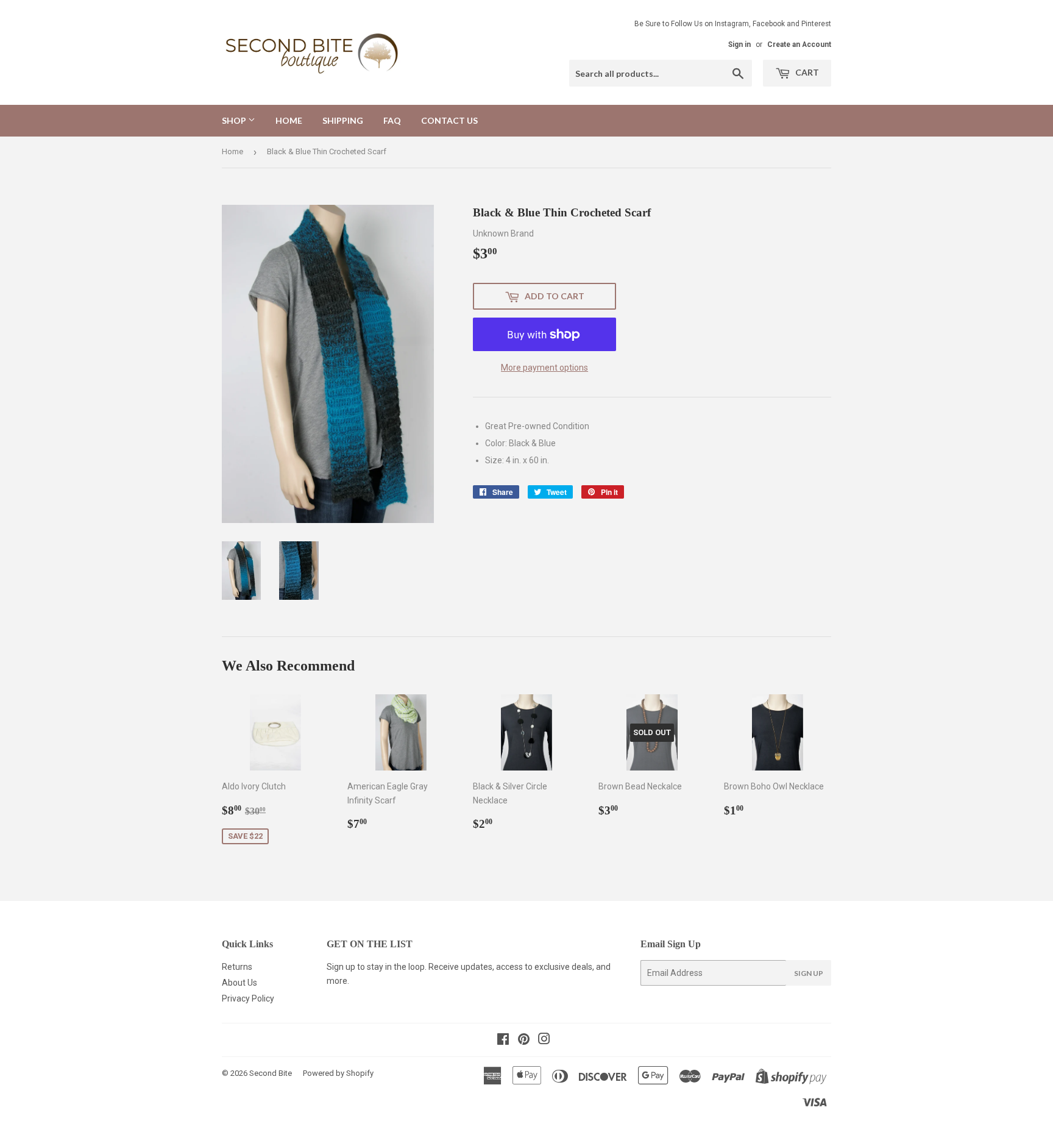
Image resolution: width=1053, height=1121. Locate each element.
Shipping (342, 120)
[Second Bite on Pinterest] (523, 1040)
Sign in (739, 44)
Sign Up (808, 973)
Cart (806, 72)
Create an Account (799, 44)
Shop (235, 120)
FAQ (392, 120)
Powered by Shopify (338, 1073)
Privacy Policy (248, 998)
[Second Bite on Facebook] (503, 1040)
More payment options (544, 367)
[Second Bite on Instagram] (544, 1040)
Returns (237, 967)
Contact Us (449, 120)
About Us (239, 983)
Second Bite (270, 1073)
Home (288, 120)
